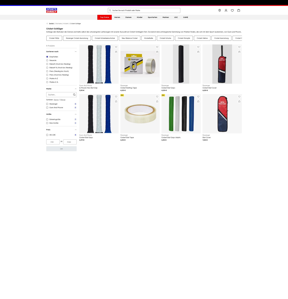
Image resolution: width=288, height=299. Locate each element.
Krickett (65, 23)
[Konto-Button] (226, 10)
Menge (62, 100)
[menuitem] (104, 17)
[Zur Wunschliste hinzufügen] (116, 46)
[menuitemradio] (61, 57)
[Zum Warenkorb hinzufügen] (116, 51)
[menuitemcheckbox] (61, 104)
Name (56, 100)
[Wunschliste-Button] (232, 10)
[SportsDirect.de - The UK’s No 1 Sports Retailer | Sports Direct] (51, 10)
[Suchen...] (110, 10)
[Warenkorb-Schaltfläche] (238, 10)
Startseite (58, 23)
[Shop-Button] (219, 10)
